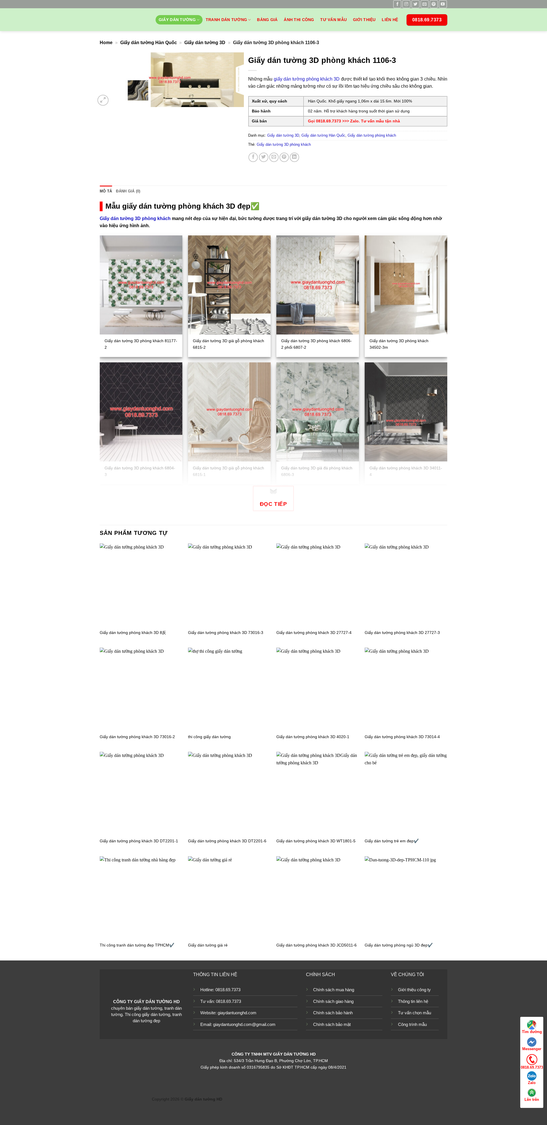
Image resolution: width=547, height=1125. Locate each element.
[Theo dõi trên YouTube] (443, 4)
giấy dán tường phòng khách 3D (307, 79)
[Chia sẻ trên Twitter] (263, 157)
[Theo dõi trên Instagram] (406, 4)
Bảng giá (267, 19)
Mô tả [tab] (106, 191)
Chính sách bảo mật (332, 1024)
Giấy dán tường (177, 19)
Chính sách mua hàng (333, 989)
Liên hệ (390, 19)
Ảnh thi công (299, 19)
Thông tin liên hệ (413, 1001)
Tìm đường (532, 1032)
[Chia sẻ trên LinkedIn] (294, 157)
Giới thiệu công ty (414, 989)
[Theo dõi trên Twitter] (415, 4)
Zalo (532, 1083)
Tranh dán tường (226, 19)
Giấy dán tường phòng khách (372, 135)
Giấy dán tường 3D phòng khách (284, 144)
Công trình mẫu (412, 1024)
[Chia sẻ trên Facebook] (253, 157)
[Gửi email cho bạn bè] (274, 157)
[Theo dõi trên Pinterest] (434, 4)
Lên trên (531, 1099)
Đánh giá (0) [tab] (128, 191)
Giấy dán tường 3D (204, 42)
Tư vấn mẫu (333, 19)
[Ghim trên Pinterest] (284, 157)
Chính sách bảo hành (333, 1012)
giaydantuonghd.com (237, 1012)
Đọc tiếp (273, 504)
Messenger (531, 1049)
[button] (103, 100)
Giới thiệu (364, 19)
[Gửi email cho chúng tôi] (425, 4)
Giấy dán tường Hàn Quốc (148, 42)
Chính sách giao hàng (333, 1001)
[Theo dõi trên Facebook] (397, 4)
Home (106, 42)
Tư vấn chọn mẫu (414, 1012)
